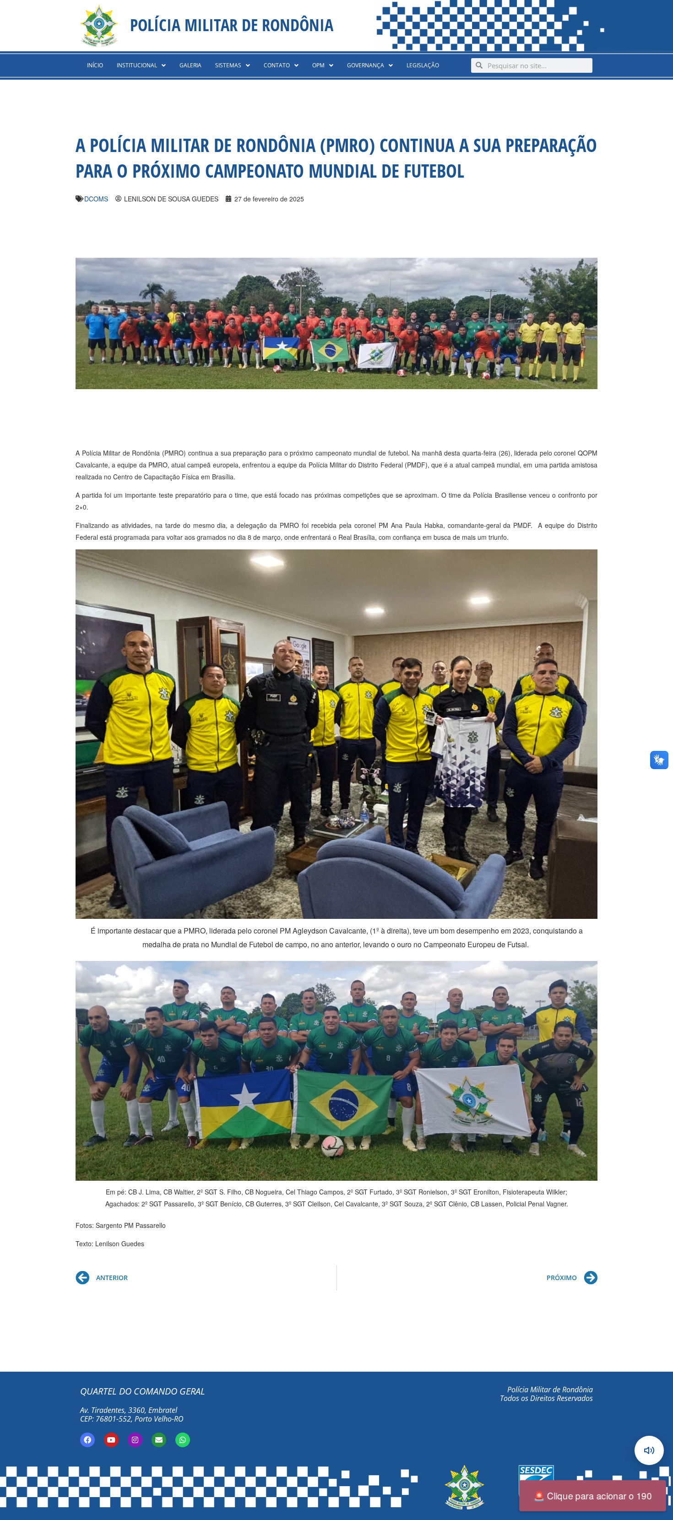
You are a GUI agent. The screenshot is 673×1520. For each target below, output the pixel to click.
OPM (318, 65)
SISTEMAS (228, 65)
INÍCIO (95, 65)
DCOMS (96, 198)
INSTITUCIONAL (137, 65)
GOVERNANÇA (365, 65)
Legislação (423, 65)
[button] (141, 65)
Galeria (190, 65)
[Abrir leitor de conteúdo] (649, 1450)
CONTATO (277, 65)
